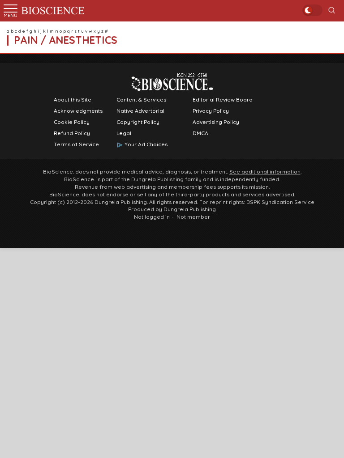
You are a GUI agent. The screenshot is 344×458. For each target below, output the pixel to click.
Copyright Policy (137, 122)
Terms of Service (76, 144)
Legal (123, 133)
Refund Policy (72, 133)
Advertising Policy (216, 122)
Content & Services (141, 100)
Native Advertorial (140, 111)
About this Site (72, 100)
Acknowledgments (78, 111)
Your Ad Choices (146, 144)
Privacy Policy (211, 111)
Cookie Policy (72, 122)
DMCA (200, 133)
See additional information (265, 172)
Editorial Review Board (223, 100)
